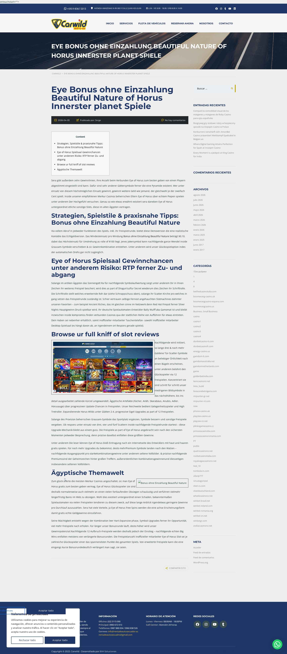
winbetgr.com (200, 520)
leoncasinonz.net (201, 381)
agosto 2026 (199, 194)
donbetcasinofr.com (203, 346)
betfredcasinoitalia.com (204, 291)
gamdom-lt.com (201, 356)
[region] (43, 627)
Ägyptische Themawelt (69, 169)
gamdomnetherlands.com (206, 366)
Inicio (110, 23)
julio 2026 (198, 199)
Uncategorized (200, 480)
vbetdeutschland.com (204, 490)
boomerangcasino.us (203, 306)
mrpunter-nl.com (201, 401)
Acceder (197, 547)
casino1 (197, 321)
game (196, 371)
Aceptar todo (59, 640)
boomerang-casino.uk (204, 296)
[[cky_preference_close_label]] (65, 479)
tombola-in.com (201, 470)
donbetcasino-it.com (203, 341)
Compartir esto (177, 568)
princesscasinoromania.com (207, 436)
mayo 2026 (198, 209)
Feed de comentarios (203, 557)
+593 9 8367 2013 (76, 8)
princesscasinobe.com (204, 431)
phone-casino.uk (201, 411)
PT (194, 440)
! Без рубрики (199, 271)
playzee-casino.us (202, 416)
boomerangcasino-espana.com (208, 301)
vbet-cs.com (199, 485)
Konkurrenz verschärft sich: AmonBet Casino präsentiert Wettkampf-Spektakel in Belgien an (214, 135)
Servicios (126, 23)
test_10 (196, 465)
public (196, 445)
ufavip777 (198, 475)
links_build (198, 386)
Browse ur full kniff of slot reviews (76, 164)
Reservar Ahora (182, 23)
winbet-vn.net (200, 515)
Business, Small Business (205, 311)
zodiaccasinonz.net (202, 525)
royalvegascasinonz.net (204, 460)
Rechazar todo (27, 640)
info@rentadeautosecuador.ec (123, 631)
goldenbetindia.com (203, 376)
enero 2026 (198, 229)
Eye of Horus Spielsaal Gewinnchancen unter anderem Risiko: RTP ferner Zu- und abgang (80, 156)
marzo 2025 (199, 234)
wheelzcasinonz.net (203, 495)
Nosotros (206, 23)
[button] (277, 644)
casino (196, 316)
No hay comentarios (175, 120)
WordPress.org (200, 562)
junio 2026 (198, 204)
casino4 (197, 336)
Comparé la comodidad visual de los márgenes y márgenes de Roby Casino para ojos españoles (212, 114)
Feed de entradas (201, 552)
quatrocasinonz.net (203, 450)
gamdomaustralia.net (204, 361)
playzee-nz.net (200, 421)
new (195, 406)
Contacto (226, 23)
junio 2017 (198, 244)
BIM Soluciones (108, 651)
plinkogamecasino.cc (203, 426)
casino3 (197, 331)
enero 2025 (198, 239)
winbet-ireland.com (202, 505)
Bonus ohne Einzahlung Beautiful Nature (146, 236)
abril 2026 (198, 214)
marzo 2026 (199, 219)
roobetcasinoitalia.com (204, 455)
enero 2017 (198, 249)
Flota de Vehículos (151, 23)
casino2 (197, 326)
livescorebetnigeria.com (205, 391)
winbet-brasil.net (201, 500)
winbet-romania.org (203, 510)
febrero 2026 (199, 224)
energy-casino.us (201, 351)
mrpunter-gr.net (201, 396)
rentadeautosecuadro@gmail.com (115, 634)
